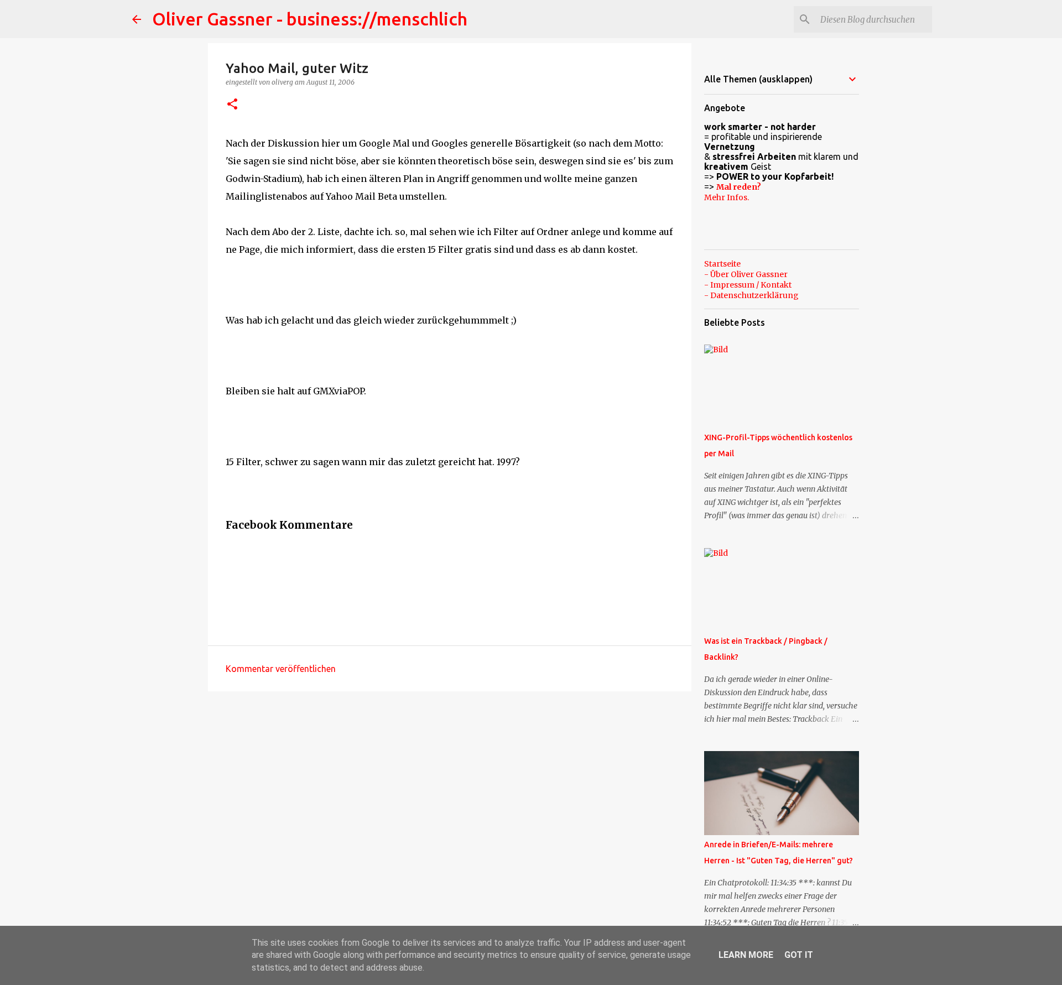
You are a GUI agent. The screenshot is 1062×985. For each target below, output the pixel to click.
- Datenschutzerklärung (751, 295)
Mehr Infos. (726, 197)
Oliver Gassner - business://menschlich (309, 19)
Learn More (746, 955)
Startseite (722, 264)
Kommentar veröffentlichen (281, 669)
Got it (798, 955)
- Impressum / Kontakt (748, 285)
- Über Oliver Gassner (746, 274)
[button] (232, 104)
